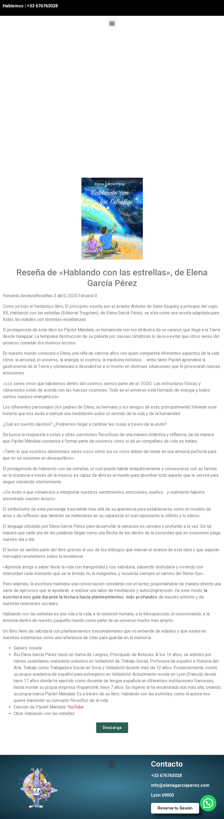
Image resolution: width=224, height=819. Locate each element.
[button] (112, 23)
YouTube (75, 707)
